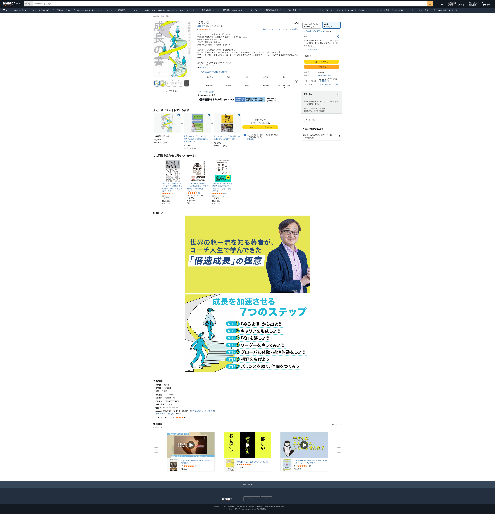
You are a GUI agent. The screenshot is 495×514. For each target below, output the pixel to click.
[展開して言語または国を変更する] (258, 499)
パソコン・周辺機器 (221, 10)
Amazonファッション (176, 10)
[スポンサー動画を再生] (191, 445)
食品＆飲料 (206, 10)
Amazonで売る (398, 10)
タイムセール (110, 10)
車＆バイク (303, 10)
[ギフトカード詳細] (199, 10)
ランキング (70, 10)
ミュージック (133, 10)
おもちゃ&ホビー (239, 10)
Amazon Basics (83, 10)
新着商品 (121, 10)
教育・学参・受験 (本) (165, 414)
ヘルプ (33, 10)
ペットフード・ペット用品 (378, 10)
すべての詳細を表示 (205, 92)
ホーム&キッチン (148, 10)
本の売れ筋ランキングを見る (202, 411)
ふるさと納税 (44, 10)
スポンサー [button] (156, 428)
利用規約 (217, 507)
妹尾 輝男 (201, 26)
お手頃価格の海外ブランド (274, 10)
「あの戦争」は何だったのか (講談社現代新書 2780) (196, 461)
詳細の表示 (251, 139)
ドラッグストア (255, 10)
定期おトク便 (430, 10)
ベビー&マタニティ (414, 10)
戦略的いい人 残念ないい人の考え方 (252, 462)
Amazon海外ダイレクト (447, 10)
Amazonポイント (21, 10)
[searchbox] (230, 3)
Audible (362, 10)
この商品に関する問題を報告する (214, 72)
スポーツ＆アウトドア (320, 10)
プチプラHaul (57, 10)
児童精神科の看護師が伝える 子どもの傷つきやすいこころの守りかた (310, 461)
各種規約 (260, 507)
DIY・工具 (292, 10)
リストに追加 (310, 120)
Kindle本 (161, 10)
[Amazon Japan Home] (227, 499)
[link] (160, 142)
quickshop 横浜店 (324, 75)
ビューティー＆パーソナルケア (343, 10)
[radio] (312, 25)
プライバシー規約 (228, 507)
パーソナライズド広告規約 (245, 507)
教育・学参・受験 (162, 16)
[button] (7, 10)
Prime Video (97, 10)
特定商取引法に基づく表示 (274, 507)
